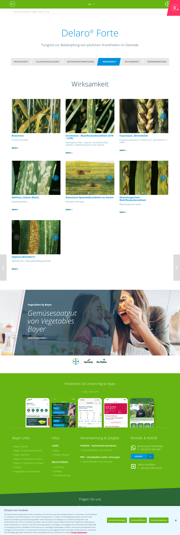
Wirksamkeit (109, 61)
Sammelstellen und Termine (97, 450)
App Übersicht (91, 391)
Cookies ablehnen (138, 520)
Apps (56, 450)
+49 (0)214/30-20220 (151, 468)
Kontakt (138, 456)
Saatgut (58, 471)
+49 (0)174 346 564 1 (151, 449)
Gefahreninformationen (80, 61)
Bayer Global (21, 446)
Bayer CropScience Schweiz (29, 463)
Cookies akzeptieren (158, 520)
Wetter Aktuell (61, 454)
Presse (17, 467)
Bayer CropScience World (28, 450)
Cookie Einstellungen (117, 520)
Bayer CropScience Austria (28, 458)
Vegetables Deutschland (27, 471)
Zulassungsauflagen (47, 61)
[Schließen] (176, 520)
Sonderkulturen (62, 475)
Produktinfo (21, 61)
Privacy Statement (79, 532)
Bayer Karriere (22, 454)
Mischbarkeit (132, 61)
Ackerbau (59, 467)
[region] (90, 520)
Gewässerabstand (156, 61)
